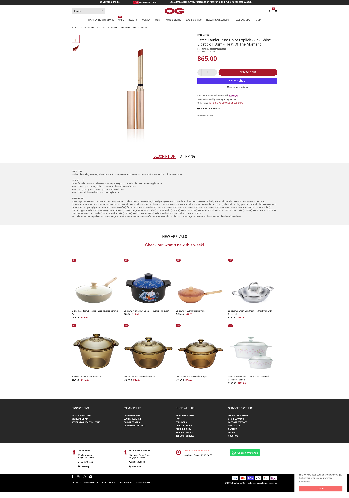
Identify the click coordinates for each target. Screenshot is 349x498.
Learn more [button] (304, 482)
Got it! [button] (321, 489)
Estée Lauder (203, 35)
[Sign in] (269, 11)
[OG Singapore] (174, 11)
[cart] (275, 11)
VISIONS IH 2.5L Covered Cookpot (139, 376)
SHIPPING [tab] (188, 156)
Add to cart (248, 72)
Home (74, 28)
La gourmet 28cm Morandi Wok (190, 311)
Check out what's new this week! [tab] (174, 245)
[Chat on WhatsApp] (245, 452)
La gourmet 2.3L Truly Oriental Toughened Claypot (146, 311)
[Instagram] (78, 477)
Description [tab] (164, 156)
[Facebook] (72, 477)
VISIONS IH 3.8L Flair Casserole (86, 376)
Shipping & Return (205, 116)
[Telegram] (90, 477)
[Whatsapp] (84, 477)
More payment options (237, 87)
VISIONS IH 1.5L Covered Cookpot (191, 376)
